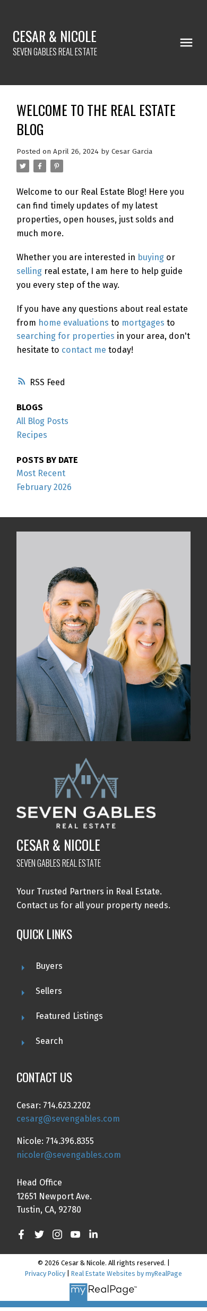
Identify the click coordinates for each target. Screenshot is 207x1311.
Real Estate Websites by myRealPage (126, 1273)
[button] (21, 1234)
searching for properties (65, 336)
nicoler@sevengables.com (68, 1155)
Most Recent (40, 473)
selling (29, 271)
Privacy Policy (45, 1273)
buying (150, 257)
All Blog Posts (42, 421)
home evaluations (73, 323)
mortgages (143, 323)
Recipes (31, 435)
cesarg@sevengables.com (68, 1119)
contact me (84, 350)
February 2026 (44, 487)
